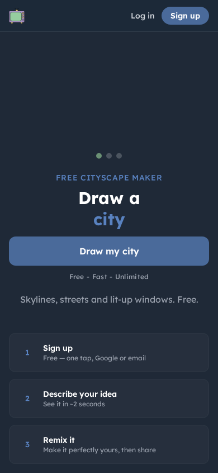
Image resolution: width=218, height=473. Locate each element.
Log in (143, 16)
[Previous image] (47, 95)
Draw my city (109, 251)
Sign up (185, 16)
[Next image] (171, 95)
